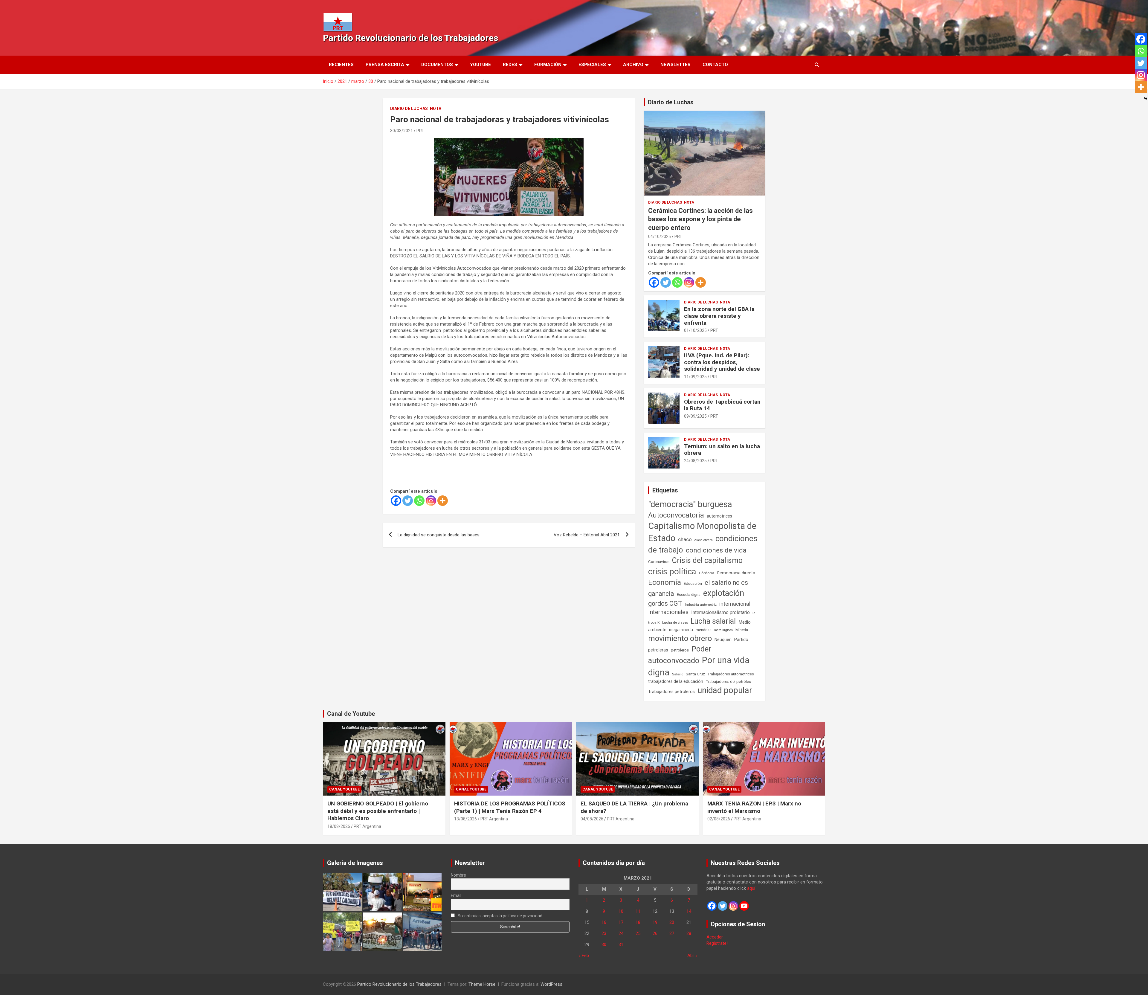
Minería (741, 630)
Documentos (437, 64)
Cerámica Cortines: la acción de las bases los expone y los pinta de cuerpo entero (700, 219)
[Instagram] (431, 500)
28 (688, 933)
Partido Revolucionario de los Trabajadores (410, 38)
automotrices (719, 516)
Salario (677, 674)
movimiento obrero (680, 638)
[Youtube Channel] (744, 906)
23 (604, 933)
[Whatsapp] (419, 500)
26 (655, 933)
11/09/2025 (695, 376)
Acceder (714, 937)
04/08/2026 (592, 819)
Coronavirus (658, 561)
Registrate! (717, 943)
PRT (420, 130)
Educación (693, 583)
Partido (741, 639)
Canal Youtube (344, 789)
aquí (751, 888)
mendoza (704, 630)
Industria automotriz (701, 604)
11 (638, 911)
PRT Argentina (367, 826)
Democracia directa (736, 572)
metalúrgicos (723, 630)
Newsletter (675, 64)
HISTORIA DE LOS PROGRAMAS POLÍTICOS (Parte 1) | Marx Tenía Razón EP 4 (509, 807)
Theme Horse (481, 984)
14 (688, 911)
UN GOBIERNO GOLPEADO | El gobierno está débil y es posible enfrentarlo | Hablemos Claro (377, 811)
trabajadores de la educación (675, 681)
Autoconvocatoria (676, 515)
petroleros (680, 650)
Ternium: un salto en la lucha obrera (722, 450)
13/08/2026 (465, 819)
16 (604, 922)
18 (638, 922)
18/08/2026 (338, 826)
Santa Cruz (695, 674)
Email (456, 895)
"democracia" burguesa (690, 504)
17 (621, 922)
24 (621, 933)
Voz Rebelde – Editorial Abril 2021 (587, 535)
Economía (664, 582)
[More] (442, 500)
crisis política (672, 571)
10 (621, 911)
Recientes (341, 64)
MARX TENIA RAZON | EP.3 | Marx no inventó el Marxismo (754, 807)
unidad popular (724, 690)
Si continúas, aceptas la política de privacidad (499, 915)
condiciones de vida (716, 550)
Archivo (633, 64)
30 (604, 944)
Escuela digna (688, 594)
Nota (435, 108)
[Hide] (1145, 98)
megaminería (681, 629)
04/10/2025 (659, 236)
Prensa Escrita (385, 64)
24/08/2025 (695, 460)
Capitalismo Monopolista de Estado (702, 532)
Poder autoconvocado (679, 655)
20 (671, 922)
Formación (547, 64)
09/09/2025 (695, 416)
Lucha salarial (713, 621)
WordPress (551, 984)
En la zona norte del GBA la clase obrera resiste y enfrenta (719, 316)
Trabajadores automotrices (731, 674)
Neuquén (723, 639)
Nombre (458, 875)
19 (655, 922)
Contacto (715, 64)
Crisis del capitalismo (707, 560)
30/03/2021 (401, 130)
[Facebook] (396, 500)
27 (671, 933)
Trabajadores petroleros (671, 691)
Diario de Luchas (409, 108)
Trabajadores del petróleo (728, 681)
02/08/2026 (718, 819)
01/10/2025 (695, 330)
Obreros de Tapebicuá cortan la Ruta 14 (722, 405)
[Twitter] (407, 500)
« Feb (583, 955)
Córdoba (706, 573)
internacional (734, 604)
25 (638, 933)
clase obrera (703, 540)
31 (621, 944)
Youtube (480, 64)
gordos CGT (665, 603)
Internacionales (668, 612)
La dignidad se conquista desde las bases (439, 535)
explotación (723, 593)
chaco (685, 539)
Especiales (592, 64)
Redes (510, 64)
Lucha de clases (675, 622)
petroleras (658, 650)
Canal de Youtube (351, 713)
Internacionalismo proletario (720, 612)
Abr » (692, 955)
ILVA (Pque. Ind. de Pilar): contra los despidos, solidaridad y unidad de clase (722, 362)
